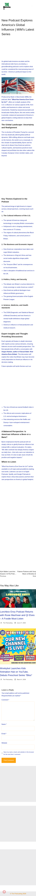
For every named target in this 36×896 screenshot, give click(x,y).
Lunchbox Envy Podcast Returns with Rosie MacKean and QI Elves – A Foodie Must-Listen (17, 615)
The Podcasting (7, 623)
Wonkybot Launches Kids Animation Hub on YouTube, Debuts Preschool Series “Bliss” (16, 672)
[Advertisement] (18, 49)
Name (4, 724)
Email (4, 733)
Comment (5, 700)
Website (4, 743)
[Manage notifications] (4, 891)
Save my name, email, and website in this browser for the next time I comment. (19, 753)
